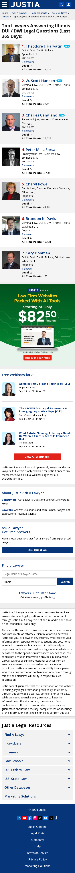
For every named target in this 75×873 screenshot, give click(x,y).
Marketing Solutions (20, 796)
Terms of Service (37, 852)
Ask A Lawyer (19, 12)
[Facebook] (29, 818)
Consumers (9, 499)
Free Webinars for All (18, 375)
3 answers (28, 165)
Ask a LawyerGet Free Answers (16, 530)
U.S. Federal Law (17, 770)
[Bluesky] (45, 818)
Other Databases (17, 787)
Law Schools (13, 761)
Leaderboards (39, 12)
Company (37, 839)
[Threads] (40, 818)
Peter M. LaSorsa (40, 149)
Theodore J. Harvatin (44, 46)
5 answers (28, 130)
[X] (51, 818)
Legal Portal (37, 833)
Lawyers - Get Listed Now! (37, 593)
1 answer (27, 234)
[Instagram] (35, 818)
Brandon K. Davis (41, 218)
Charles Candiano (41, 115)
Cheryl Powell (38, 184)
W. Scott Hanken (40, 80)
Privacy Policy (37, 859)
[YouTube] (24, 818)
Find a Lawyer (13, 565)
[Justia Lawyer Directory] (56, 818)
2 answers (28, 199)
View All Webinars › (38, 456)
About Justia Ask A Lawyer (23, 493)
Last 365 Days (58, 12)
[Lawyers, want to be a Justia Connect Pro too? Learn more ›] (66, 46)
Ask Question (37, 550)
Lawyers (7, 510)
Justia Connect (37, 826)
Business (11, 752)
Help (37, 846)
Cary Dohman (38, 253)
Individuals (12, 743)
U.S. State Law (15, 778)
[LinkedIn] (19, 818)
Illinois (5, 16)
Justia (5, 12)
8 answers (28, 62)
